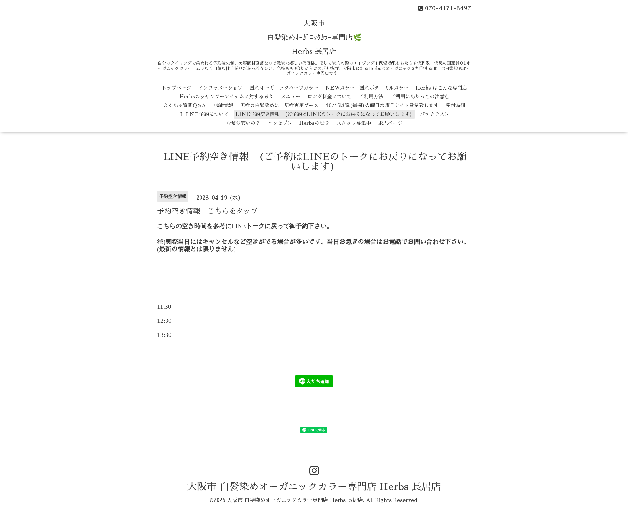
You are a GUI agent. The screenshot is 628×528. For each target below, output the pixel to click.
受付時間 (455, 105)
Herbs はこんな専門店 (441, 87)
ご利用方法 (371, 96)
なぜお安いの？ (243, 123)
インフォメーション (220, 87)
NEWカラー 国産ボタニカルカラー (367, 87)
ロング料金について (329, 96)
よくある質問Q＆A (184, 105)
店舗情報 (223, 105)
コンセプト (280, 123)
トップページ (176, 87)
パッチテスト (434, 114)
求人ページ (390, 123)
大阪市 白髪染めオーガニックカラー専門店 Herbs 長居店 (314, 487)
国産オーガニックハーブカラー (284, 87)
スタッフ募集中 (354, 123)
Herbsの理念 (314, 123)
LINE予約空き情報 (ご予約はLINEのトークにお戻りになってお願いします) (324, 114)
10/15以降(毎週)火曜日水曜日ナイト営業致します (382, 105)
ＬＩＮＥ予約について (204, 114)
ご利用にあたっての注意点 (420, 96)
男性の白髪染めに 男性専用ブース (279, 105)
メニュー (290, 96)
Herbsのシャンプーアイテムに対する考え (226, 96)
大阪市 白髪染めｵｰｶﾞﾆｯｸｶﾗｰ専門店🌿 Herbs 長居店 (314, 37)
